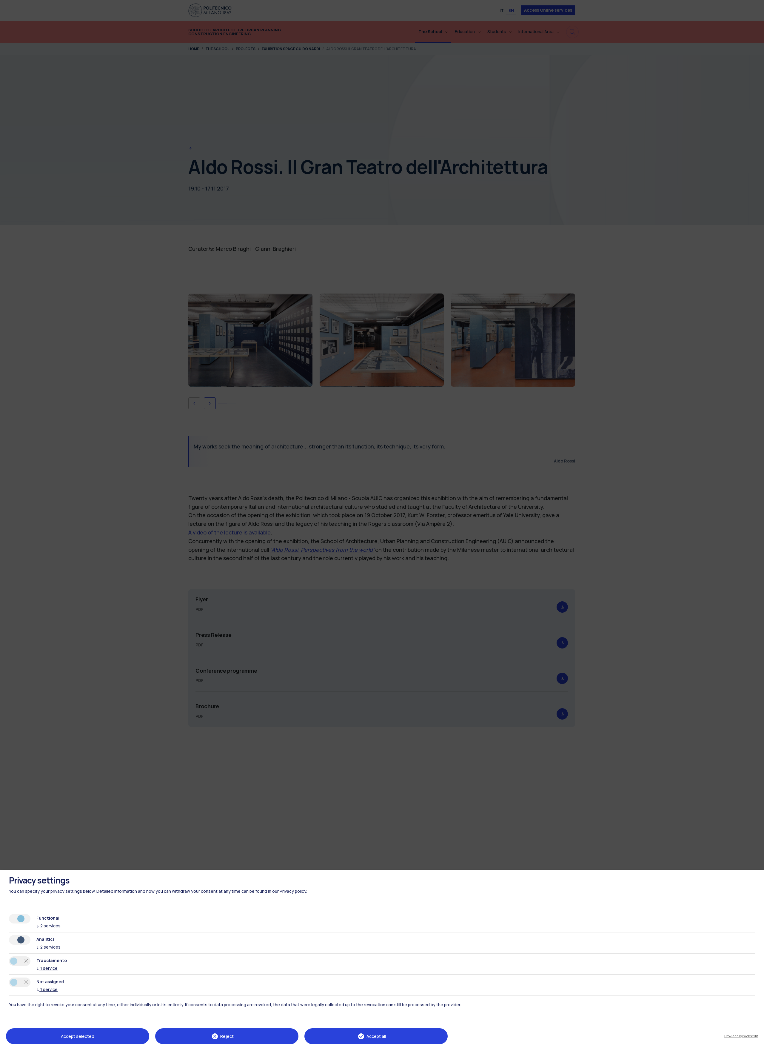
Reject (227, 1036)
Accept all (376, 1036)
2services (48, 926)
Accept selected (77, 1036)
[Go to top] (756, 1041)
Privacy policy (293, 891)
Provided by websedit (741, 1036)
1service (47, 968)
